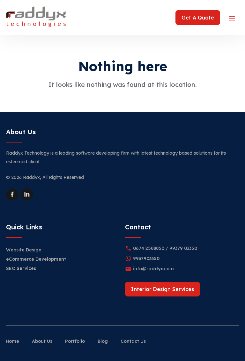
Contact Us (133, 341)
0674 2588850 (148, 248)
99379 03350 (183, 248)
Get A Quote (198, 17)
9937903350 (146, 258)
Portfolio (75, 341)
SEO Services (21, 268)
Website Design (23, 250)
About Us (42, 341)
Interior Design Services (162, 289)
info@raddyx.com (153, 269)
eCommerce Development (36, 259)
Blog (103, 341)
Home (12, 341)
